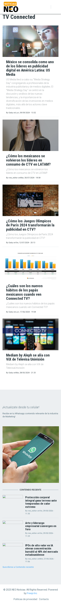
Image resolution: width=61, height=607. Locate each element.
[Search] (47, 7)
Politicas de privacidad (25, 599)
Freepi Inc (32, 593)
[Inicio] (11, 6)
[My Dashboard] (42, 7)
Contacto (44, 599)
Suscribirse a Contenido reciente (18, 567)
